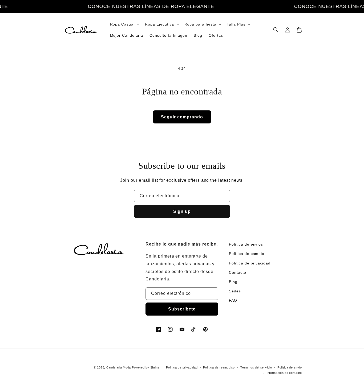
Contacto (237, 272)
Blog (233, 282)
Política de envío (289, 367)
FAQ (233, 300)
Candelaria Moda (118, 367)
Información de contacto (284, 372)
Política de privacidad (249, 263)
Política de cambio (246, 253)
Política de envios (246, 244)
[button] (124, 24)
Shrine (155, 367)
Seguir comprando (182, 117)
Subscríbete (182, 309)
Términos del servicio (256, 367)
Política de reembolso (219, 367)
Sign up (182, 211)
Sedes (235, 291)
